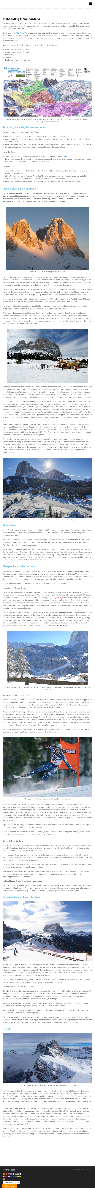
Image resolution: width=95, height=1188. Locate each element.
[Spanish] (18, 1177)
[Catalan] (4, 1174)
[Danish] (6, 1174)
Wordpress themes (81, 1170)
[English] (11, 1174)
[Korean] (6, 1177)
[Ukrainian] (4, 1179)
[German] (16, 1174)
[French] (13, 1174)
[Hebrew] (18, 1174)
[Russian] (11, 1177)
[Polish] (9, 1177)
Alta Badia (20, 33)
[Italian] (20, 1174)
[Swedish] (20, 1177)
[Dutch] (9, 1174)
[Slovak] (13, 1177)
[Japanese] (4, 1177)
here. (65, 156)
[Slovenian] (16, 1177)
